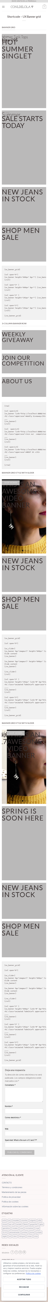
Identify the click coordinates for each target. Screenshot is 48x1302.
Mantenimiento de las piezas (14, 1192)
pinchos (24, 1232)
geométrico (6, 1228)
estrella (18, 1224)
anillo (4, 1220)
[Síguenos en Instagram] (16, 1252)
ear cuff (11, 1224)
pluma (32, 1232)
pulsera (38, 1232)
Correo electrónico (13, 1118)
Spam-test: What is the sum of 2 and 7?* (21, 1140)
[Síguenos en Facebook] (12, 1252)
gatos (41, 1224)
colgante (33, 1220)
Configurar (24, 1295)
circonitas (24, 1220)
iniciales (15, 1228)
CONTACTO (7, 1183)
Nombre (9, 1106)
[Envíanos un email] (20, 1252)
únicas (29, 1236)
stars (15, 1236)
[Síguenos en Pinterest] (24, 1252)
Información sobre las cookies (15, 1206)
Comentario (10, 1085)
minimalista (29, 1228)
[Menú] (3, 7)
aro (9, 1220)
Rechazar (24, 1287)
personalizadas (14, 1232)
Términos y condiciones (12, 1187)
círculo (5, 1224)
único (36, 1236)
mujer (37, 1228)
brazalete (16, 1220)
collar (39, 1220)
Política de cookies (10, 1202)
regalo (5, 1236)
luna (21, 1228)
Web (6, 1129)
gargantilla (33, 1224)
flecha (26, 1224)
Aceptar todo (24, 1279)
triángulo (22, 1236)
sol (10, 1236)
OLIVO (5, 1232)
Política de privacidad (11, 1197)
